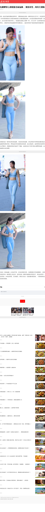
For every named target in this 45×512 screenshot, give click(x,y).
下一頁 (22, 301)
